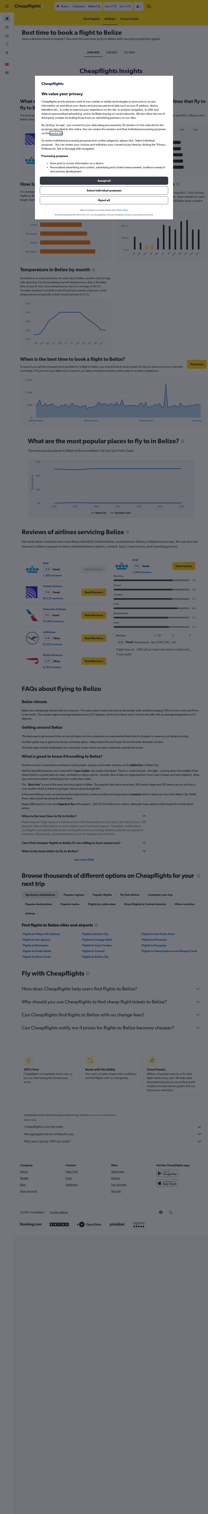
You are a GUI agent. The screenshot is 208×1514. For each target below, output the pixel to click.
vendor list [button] (56, 133)
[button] (104, 181)
